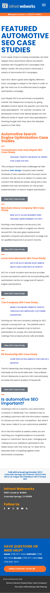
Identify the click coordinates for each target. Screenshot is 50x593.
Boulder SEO (35, 472)
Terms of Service (13, 583)
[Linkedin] (19, 508)
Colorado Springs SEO (15, 474)
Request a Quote (17, 14)
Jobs (35, 583)
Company (42, 583)
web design (15, 170)
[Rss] (28, 508)
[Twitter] (10, 508)
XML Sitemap (41, 587)
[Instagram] (14, 508)
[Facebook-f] (6, 508)
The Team (19, 587)
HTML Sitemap (29, 587)
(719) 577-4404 (33, 14)
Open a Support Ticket (21, 568)
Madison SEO (31, 476)
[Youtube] (23, 508)
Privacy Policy (26, 583)
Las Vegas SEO (16, 476)
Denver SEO (33, 474)
